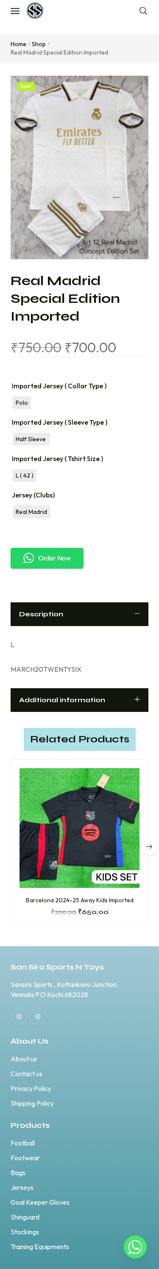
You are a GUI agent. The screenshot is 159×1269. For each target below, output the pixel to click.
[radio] (22, 402)
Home (18, 44)
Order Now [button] (54, 558)
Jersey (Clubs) (33, 495)
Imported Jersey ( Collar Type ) (59, 386)
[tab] (79, 614)
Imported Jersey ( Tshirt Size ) (57, 458)
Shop (39, 44)
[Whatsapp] (135, 1247)
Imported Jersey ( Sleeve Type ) (59, 422)
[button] (148, 846)
